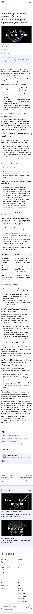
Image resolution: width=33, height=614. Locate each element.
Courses (20, 588)
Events (20, 583)
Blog (19, 580)
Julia (2, 569)
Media (3, 583)
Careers (3, 588)
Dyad (2, 562)
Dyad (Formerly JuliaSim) (16, 392)
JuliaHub (3, 564)
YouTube (20, 564)
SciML (3, 572)
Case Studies (22, 591)
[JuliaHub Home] (3, 2)
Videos (20, 585)
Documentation (22, 601)
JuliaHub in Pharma (6, 567)
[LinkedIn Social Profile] (3, 461)
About (3, 580)
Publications (21, 598)
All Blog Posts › (27, 490)
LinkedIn (20, 562)
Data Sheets (21, 593)
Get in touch (12, 418)
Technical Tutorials (7, 9)
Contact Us (4, 585)
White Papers (22, 596)
